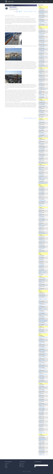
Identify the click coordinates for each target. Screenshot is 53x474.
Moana (40, 140)
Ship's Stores (40, 166)
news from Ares (41, 157)
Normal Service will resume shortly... (42, 32)
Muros (40, 153)
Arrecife (40, 93)
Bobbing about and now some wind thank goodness (42, 49)
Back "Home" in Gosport (42, 178)
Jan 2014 (40, 7)
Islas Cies (40, 131)
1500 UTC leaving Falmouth (42, 163)
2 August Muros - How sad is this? (42, 382)
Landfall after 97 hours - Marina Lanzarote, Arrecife (43, 96)
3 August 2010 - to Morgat (42, 321)
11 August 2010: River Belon (42, 312)
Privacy (24, 471)
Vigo (39, 142)
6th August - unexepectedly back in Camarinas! (43, 374)
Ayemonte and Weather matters (43, 105)
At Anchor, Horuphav (41, 206)
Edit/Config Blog (41, 1)
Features (6, 466)
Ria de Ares (40, 159)
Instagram (22, 463)
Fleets (37, 1)
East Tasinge (40, 213)
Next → (35, 11)
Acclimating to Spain (41, 400)
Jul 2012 (40, 207)
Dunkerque (40, 281)
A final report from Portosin (42, 147)
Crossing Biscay (41, 436)
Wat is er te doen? (41, 260)
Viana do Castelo (41, 129)
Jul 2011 (40, 254)
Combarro (40, 402)
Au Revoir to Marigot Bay (42, 16)
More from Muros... (41, 151)
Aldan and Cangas (41, 143)
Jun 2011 (40, 276)
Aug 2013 (40, 138)
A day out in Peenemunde (42, 220)
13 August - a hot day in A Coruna (42, 363)
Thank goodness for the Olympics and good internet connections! (42, 200)
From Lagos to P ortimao (42, 113)
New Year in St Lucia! (41, 25)
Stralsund (40, 224)
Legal (26, 471)
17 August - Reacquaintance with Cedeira (43, 357)
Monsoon (40, 394)
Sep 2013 (40, 118)
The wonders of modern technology (42, 433)
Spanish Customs (41, 396)
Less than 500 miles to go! (42, 41)
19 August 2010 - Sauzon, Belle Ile (43, 299)
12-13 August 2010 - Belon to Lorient (42, 309)
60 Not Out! (40, 18)
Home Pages (7, 463)
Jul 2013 (40, 164)
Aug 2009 (40, 335)
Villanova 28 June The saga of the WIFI (42, 388)
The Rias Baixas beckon (42, 155)
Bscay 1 (40, 161)
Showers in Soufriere (41, 14)
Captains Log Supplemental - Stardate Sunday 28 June (42, 439)
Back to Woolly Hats (41, 180)
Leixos (40, 125)
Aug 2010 (40, 291)
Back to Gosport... (41, 256)
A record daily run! (41, 47)
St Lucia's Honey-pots (41, 20)
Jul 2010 (40, 326)
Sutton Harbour (41, 171)
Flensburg (40, 204)
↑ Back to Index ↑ (30, 11)
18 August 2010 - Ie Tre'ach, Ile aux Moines (43, 302)
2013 (40, 26)
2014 (40, 6)
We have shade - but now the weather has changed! (42, 134)
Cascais (40, 123)
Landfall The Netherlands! (42, 280)
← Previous (25, 11)
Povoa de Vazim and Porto (42, 127)
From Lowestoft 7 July (42, 183)
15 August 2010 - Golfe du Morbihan (42, 308)
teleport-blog (10, 1)
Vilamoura (40, 109)
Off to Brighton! (41, 289)
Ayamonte (40, 107)
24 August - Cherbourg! (42, 345)
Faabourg (40, 209)
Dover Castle (40, 283)
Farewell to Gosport (41, 175)
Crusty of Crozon (41, 325)
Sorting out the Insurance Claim (43, 323)
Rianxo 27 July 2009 (41, 390)
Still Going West (41, 169)
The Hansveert (41, 258)
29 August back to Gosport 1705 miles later (43, 338)
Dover (40, 287)
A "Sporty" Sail (41, 98)
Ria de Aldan (40, 145)
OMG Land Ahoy (41, 35)
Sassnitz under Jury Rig (42, 218)
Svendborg (40, 211)
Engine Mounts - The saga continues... (42, 177)
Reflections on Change (42, 319)
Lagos (40, 115)
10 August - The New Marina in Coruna (43, 369)
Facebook (22, 466)
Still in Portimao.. (41, 111)
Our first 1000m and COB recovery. (42, 66)
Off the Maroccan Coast (42, 103)
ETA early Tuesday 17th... (42, 39)
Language (29, 471)
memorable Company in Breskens (43, 182)
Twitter (22, 465)
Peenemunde (40, 222)
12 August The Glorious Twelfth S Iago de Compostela (43, 366)
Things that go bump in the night (43, 45)
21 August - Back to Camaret (42, 350)
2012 (40, 184)
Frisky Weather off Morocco (42, 101)
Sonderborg (40, 205)
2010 (40, 290)
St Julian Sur (40, 392)
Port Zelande (40, 262)
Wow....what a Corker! (41, 43)
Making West (40, 173)
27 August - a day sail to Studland (42, 343)
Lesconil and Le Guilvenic (42, 317)
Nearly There (40, 37)
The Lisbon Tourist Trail (42, 121)
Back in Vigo (40, 136)
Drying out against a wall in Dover (43, 285)
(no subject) (40, 215)
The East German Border (42, 233)
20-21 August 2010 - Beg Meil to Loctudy (43, 298)
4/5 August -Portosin (41, 377)
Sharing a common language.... (43, 278)
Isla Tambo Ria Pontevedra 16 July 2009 (42, 405)
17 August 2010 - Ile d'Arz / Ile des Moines (42, 305)
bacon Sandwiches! (41, 34)
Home (34, 1)
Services (6, 467)
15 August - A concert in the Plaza (42, 361)
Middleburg (40, 275)
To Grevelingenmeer (41, 264)
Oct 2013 (40, 99)
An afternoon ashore (41, 407)
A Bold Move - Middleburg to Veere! (42, 271)
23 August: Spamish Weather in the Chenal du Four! (43, 348)
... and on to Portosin (41, 149)
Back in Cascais (41, 117)
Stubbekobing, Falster (41, 217)
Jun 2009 (40, 434)
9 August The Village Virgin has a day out (43, 372)
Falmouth (40, 168)
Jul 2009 (40, 383)
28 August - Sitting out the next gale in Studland (43, 340)
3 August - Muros (41, 379)
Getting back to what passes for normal (43, 23)
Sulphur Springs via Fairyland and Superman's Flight (43, 12)
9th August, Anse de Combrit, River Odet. (42, 315)
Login (46, 1)
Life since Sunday (41, 398)
